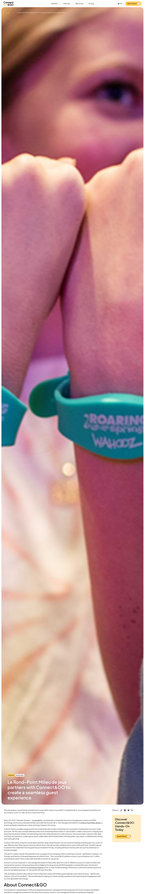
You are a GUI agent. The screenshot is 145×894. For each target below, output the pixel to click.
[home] (9, 3)
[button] (54, 4)
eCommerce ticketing (35, 867)
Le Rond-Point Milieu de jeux (90, 823)
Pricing (91, 4)
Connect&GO (37, 820)
